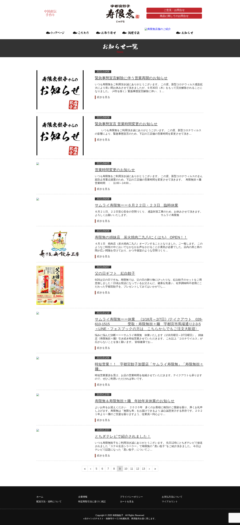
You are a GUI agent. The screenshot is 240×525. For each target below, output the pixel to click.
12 (137, 468)
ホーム (39, 496)
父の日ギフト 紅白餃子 (115, 273)
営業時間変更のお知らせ (115, 170)
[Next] (149, 469)
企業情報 (82, 496)
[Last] (155, 469)
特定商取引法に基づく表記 (92, 501)
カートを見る (127, 501)
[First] (85, 469)
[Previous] (91, 469)
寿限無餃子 (118, 515)
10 (125, 468)
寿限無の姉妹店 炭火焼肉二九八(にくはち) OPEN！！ (141, 237)
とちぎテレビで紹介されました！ (123, 436)
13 (143, 468)
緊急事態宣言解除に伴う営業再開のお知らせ (131, 78)
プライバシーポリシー (131, 496)
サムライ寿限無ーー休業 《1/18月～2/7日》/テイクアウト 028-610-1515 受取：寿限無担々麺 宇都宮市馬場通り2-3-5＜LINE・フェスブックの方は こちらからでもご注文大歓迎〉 (148, 324)
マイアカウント (170, 501)
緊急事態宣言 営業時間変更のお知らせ (126, 124)
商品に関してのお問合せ (174, 16)
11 (131, 468)
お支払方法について (172, 496)
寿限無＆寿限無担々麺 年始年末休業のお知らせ (135, 401)
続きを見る (103, 97)
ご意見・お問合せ (174, 10)
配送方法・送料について (49, 501)
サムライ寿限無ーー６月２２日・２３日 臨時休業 (136, 205)
